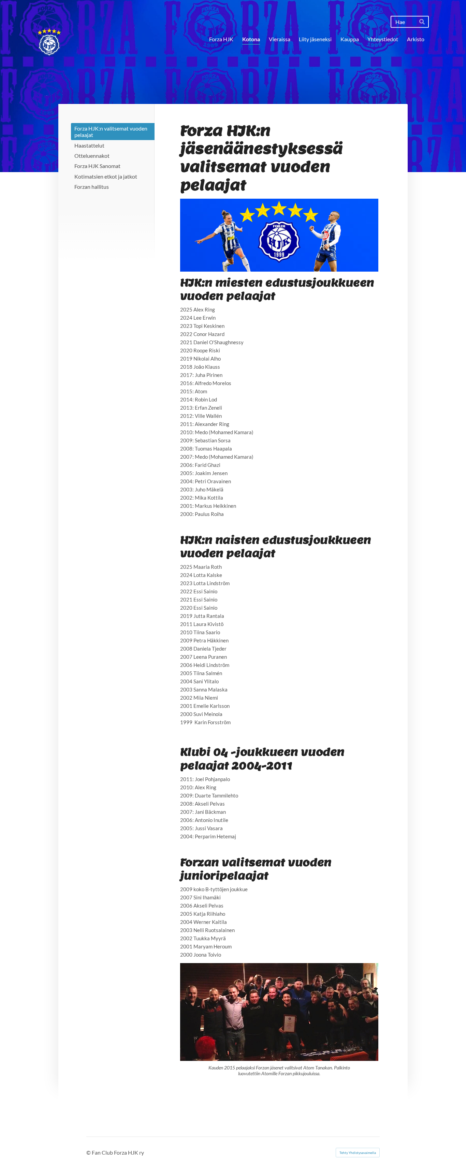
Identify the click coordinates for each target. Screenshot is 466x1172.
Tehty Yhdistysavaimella (357, 1153)
